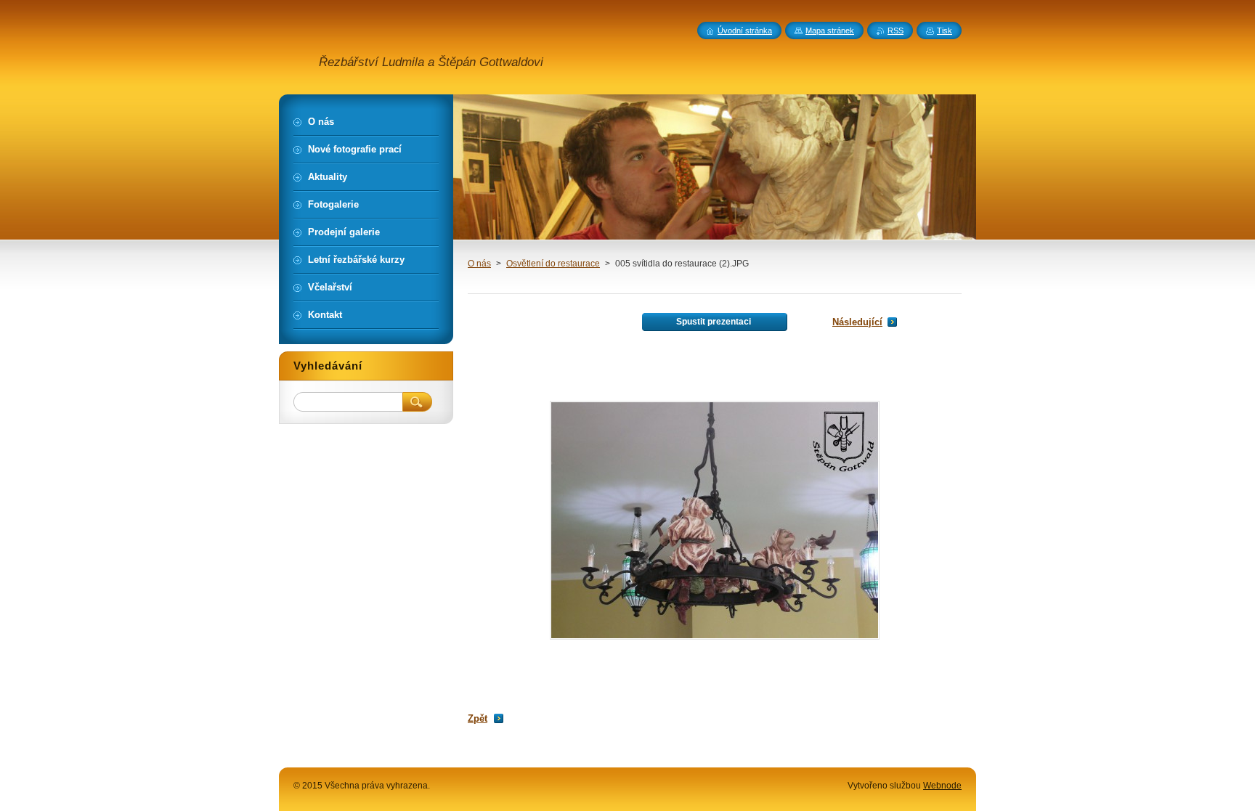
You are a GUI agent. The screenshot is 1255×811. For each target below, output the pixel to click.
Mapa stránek (829, 30)
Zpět (477, 718)
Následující (857, 322)
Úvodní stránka (745, 30)
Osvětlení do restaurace (553, 263)
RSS (895, 30)
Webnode (942, 785)
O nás (479, 263)
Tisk (944, 30)
